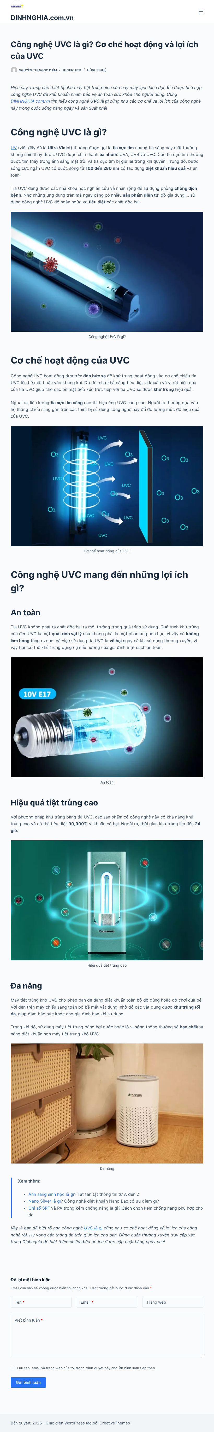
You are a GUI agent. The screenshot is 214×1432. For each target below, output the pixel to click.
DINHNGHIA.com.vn (42, 18)
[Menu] (201, 11)
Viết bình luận (29, 1320)
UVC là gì (93, 1227)
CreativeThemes (114, 1423)
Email (87, 1302)
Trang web (156, 1302)
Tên (20, 1302)
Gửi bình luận (28, 1382)
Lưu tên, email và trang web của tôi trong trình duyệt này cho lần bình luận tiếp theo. (86, 1368)
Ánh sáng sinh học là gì (51, 1194)
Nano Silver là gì (44, 1201)
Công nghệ (96, 70)
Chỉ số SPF (39, 1208)
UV (14, 147)
